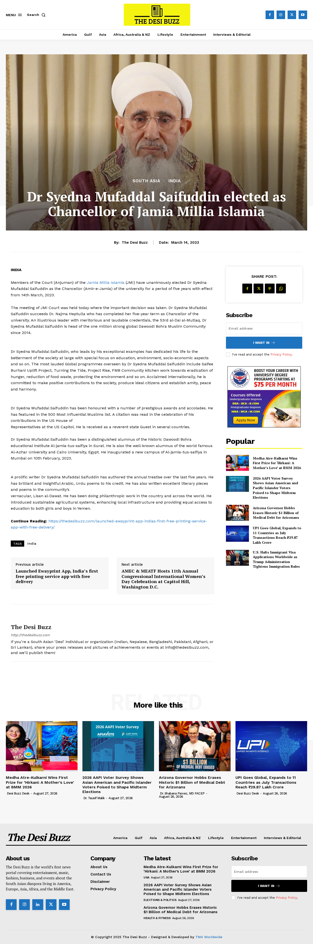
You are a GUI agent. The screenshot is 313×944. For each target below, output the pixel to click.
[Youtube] (303, 15)
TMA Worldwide (208, 937)
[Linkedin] (37, 904)
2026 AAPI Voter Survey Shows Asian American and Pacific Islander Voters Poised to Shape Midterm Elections (275, 488)
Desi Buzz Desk (18, 793)
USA (146, 877)
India (174, 181)
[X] (292, 15)
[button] (37, 15)
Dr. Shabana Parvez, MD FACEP (182, 793)
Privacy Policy (280, 354)
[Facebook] (270, 15)
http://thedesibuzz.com (30, 635)
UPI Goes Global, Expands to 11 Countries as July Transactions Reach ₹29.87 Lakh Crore (277, 535)
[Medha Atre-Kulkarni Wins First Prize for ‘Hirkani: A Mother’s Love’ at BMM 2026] (237, 463)
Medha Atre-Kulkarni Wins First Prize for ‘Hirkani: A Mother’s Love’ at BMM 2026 (277, 463)
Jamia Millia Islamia (105, 282)
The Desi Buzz (135, 242)
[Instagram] (281, 15)
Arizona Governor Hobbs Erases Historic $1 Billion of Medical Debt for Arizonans (276, 513)
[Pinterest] (270, 288)
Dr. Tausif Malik (94, 798)
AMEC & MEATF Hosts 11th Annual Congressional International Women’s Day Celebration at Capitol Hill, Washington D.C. (163, 578)
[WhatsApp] (281, 288)
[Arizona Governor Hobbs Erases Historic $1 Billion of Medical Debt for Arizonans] (237, 513)
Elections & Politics (160, 900)
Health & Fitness (157, 918)
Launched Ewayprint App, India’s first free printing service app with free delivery (57, 576)
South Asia (146, 181)
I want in (261, 343)
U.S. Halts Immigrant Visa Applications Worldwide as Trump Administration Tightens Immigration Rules (276, 559)
